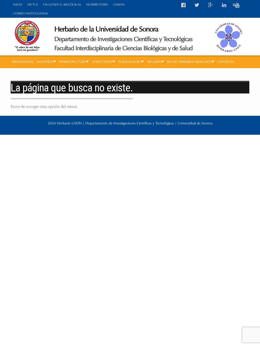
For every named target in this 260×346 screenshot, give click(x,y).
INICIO (17, 4)
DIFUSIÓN (154, 62)
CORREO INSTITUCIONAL (30, 13)
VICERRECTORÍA (97, 4)
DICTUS (32, 4)
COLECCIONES (102, 62)
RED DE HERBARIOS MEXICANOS (189, 62)
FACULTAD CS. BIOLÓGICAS (62, 4)
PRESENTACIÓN (23, 62)
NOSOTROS (45, 62)
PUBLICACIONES (129, 62)
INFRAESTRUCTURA (72, 62)
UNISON (119, 4)
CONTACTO (226, 62)
